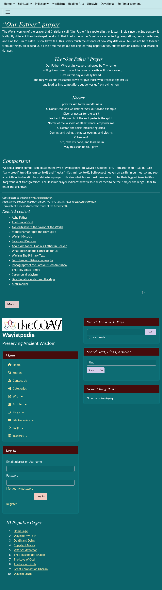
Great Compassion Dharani (31, 569)
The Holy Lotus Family (26, 270)
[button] (144, 293)
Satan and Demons (24, 241)
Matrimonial (20, 284)
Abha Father (19, 217)
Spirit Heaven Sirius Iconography (32, 260)
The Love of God (22, 222)
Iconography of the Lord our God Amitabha (39, 265)
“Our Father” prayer (30, 23)
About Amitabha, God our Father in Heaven (39, 246)
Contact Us (19, 380)
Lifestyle (92, 4)
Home (16, 365)
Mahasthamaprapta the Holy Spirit (34, 232)
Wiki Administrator (41, 197)
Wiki (15, 396)
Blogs (16, 412)
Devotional (108, 4)
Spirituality (25, 4)
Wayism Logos (23, 574)
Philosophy (42, 4)
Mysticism (58, 4)
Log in (40, 496)
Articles (17, 404)
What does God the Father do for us (34, 251)
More (10, 304)
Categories (19, 388)
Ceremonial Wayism (25, 274)
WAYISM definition (25, 550)
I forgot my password (19, 488)
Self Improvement (129, 4)
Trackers (18, 436)
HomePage (21, 531)
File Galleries (21, 420)
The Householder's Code (29, 555)
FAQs (16, 428)
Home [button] (8, 4)
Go (150, 332)
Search (17, 373)
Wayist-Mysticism (23, 236)
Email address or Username (24, 462)
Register (11, 504)
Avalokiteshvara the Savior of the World (37, 227)
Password (12, 475)
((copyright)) (61, 206)
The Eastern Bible (25, 564)
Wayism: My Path (25, 536)
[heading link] (105, 59)
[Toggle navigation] (7, 12)
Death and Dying (24, 540)
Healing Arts (76, 4)
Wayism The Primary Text (28, 255)
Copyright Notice (24, 545)
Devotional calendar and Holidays (33, 279)
